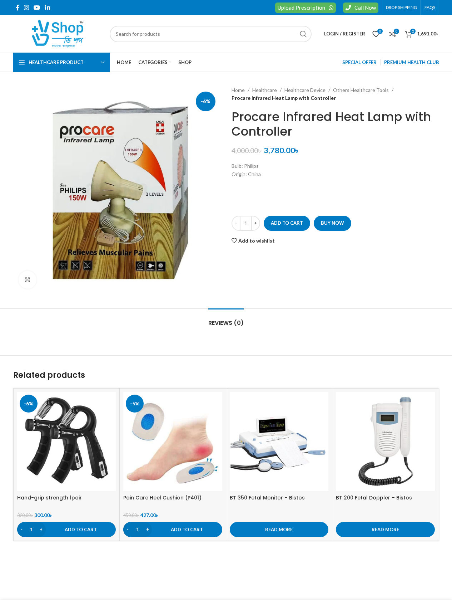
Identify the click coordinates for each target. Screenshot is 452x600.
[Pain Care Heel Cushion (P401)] (172, 441)
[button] (66, 529)
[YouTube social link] (37, 7)
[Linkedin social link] (47, 7)
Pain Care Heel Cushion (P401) (162, 497)
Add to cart (287, 223)
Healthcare (264, 90)
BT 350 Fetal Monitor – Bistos (267, 497)
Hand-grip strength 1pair (49, 497)
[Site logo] (58, 33)
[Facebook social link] (17, 7)
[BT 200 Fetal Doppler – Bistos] (385, 441)
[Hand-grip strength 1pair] (66, 441)
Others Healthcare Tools (361, 90)
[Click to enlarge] (27, 280)
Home (238, 90)
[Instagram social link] (26, 7)
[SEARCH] (303, 34)
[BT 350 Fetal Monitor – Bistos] (279, 441)
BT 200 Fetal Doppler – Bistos (374, 497)
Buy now (332, 223)
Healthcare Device (305, 90)
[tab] (226, 319)
